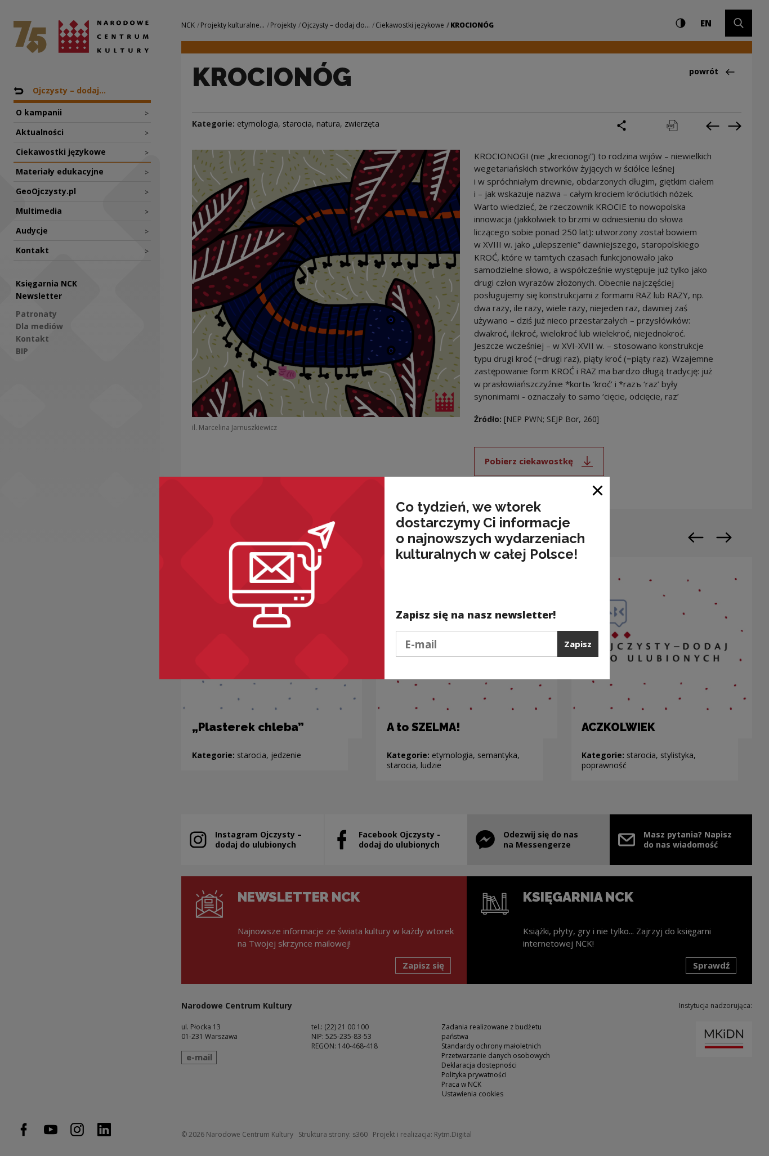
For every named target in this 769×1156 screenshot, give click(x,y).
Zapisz (578, 643)
